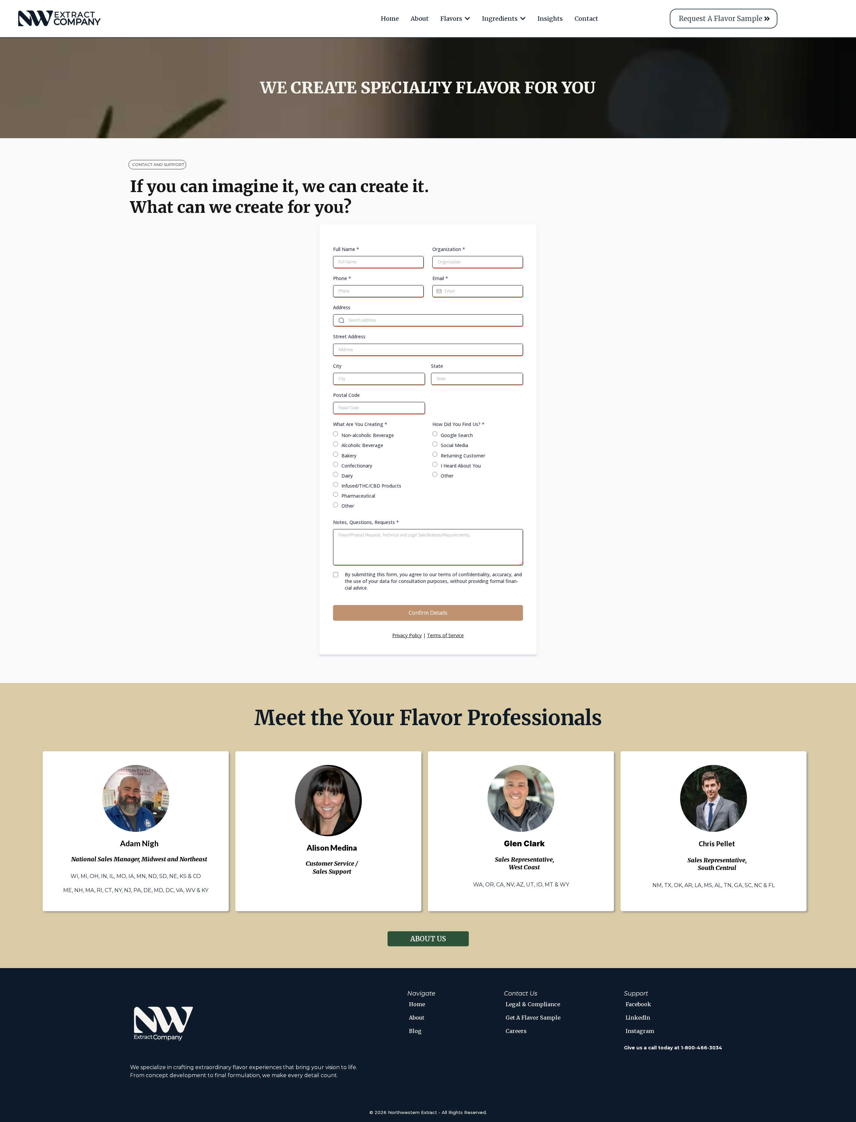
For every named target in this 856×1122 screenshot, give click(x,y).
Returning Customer (463, 455)
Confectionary (356, 465)
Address (341, 307)
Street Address (349, 336)
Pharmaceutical (358, 496)
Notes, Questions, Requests (366, 522)
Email (440, 278)
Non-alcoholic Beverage (367, 435)
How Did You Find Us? (458, 424)
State (437, 366)
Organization (448, 249)
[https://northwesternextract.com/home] (59, 18)
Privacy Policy (407, 635)
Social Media (454, 445)
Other (347, 506)
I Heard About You (461, 465)
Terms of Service (445, 635)
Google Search (457, 435)
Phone (342, 278)
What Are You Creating (360, 424)
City (337, 366)
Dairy (347, 475)
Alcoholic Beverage (362, 445)
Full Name (346, 249)
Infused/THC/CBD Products (371, 486)
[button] (466, 18)
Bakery (348, 455)
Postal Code (346, 395)
